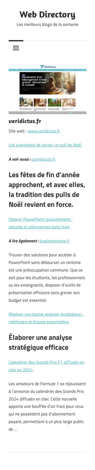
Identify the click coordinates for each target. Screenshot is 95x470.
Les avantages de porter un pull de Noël (45, 145)
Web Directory (47, 14)
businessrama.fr (55, 241)
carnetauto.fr (43, 159)
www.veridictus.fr (44, 131)
